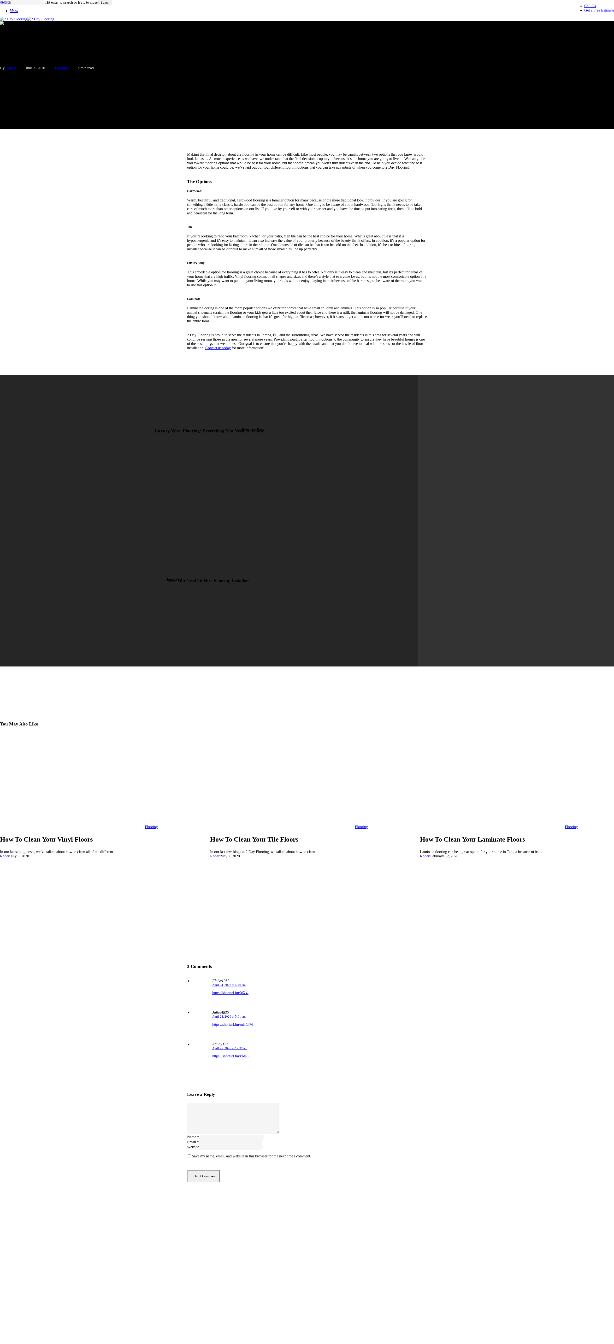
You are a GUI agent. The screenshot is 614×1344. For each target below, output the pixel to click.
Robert (11, 68)
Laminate (22, 1251)
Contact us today (218, 348)
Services (20, 1273)
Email (193, 1142)
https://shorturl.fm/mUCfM (232, 1024)
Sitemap (20, 1323)
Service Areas (26, 1280)
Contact (20, 1309)
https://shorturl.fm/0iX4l (230, 993)
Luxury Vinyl (25, 1259)
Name (193, 1137)
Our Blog (20, 1294)
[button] (14, 11)
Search (105, 2)
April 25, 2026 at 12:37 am (229, 1048)
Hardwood (22, 1244)
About (17, 1302)
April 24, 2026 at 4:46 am (229, 985)
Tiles (15, 1266)
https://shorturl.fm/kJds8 (230, 1056)
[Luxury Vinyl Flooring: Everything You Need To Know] (209, 448)
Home (17, 1316)
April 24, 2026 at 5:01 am (229, 1016)
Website (193, 1147)
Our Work (21, 1287)
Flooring (61, 68)
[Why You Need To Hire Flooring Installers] (209, 593)
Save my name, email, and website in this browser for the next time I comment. (251, 1156)
